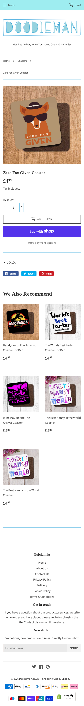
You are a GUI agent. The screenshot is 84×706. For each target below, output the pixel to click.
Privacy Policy (42, 579)
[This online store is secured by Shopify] (65, 700)
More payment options (42, 243)
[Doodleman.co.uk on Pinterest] (48, 667)
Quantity (8, 199)
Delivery (42, 585)
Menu (11, 5)
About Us (42, 568)
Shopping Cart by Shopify (56, 678)
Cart (78, 5)
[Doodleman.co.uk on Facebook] (41, 667)
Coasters (22, 61)
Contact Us (42, 574)
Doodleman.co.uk (29, 678)
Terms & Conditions (42, 597)
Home (6, 61)
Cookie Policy (42, 591)
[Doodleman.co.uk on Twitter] (34, 667)
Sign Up (74, 648)
